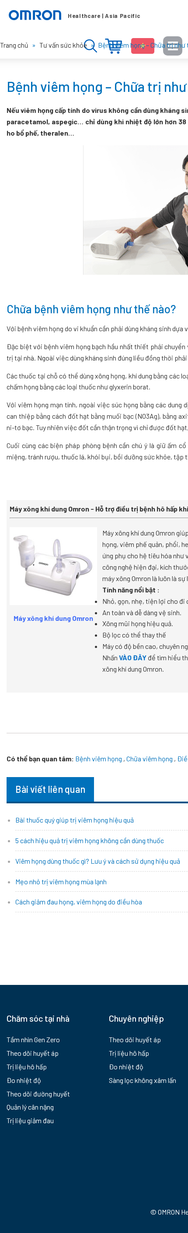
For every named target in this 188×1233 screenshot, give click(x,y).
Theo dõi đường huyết (38, 1093)
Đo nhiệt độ (24, 1080)
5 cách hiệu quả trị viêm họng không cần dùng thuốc (89, 840)
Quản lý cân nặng (30, 1107)
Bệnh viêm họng (98, 758)
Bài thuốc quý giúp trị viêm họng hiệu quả (74, 820)
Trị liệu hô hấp (27, 1066)
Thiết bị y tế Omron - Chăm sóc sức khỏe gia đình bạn (74, 15)
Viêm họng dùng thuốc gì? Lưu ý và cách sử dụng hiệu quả (97, 861)
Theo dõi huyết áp (33, 1053)
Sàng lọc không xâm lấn (142, 1080)
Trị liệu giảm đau (30, 1120)
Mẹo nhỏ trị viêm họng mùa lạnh (61, 881)
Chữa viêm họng (149, 758)
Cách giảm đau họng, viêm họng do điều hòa (78, 901)
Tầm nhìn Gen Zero (33, 1039)
